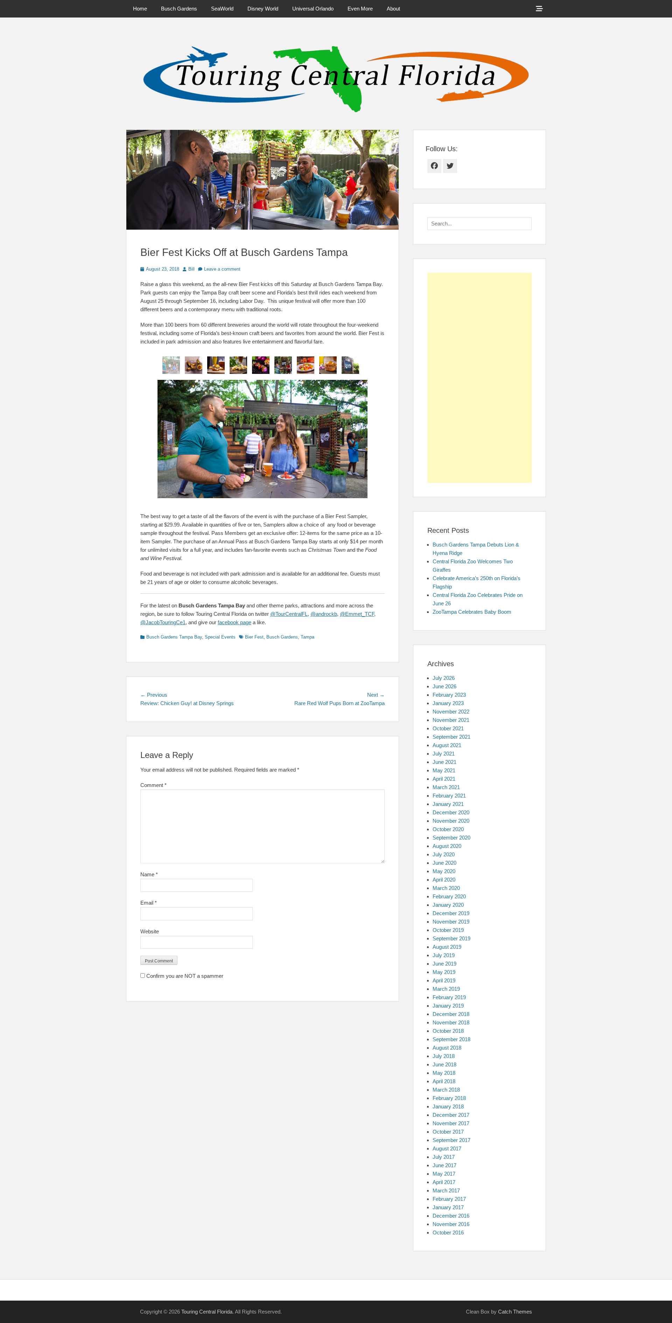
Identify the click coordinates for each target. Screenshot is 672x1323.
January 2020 (448, 905)
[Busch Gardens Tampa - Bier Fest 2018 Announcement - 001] (350, 365)
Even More (360, 9)
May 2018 (444, 1073)
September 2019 (451, 938)
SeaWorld (222, 9)
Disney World (262, 9)
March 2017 (446, 1190)
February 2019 (449, 997)
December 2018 (451, 1014)
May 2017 (444, 1174)
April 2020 (444, 880)
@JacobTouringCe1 (163, 622)
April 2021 (444, 779)
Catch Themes (515, 1312)
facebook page (234, 622)
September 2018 (451, 1039)
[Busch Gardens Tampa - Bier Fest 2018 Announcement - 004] (328, 365)
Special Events (220, 637)
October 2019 (448, 930)
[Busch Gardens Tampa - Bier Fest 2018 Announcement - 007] (261, 365)
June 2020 (444, 863)
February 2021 (449, 796)
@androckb (323, 614)
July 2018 (444, 1056)
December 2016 (451, 1216)
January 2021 (448, 804)
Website (149, 931)
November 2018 (451, 1022)
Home (140, 9)
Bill (191, 269)
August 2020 (447, 846)
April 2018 (444, 1081)
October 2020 (448, 829)
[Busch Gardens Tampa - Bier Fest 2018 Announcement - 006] (216, 365)
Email (148, 903)
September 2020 (451, 838)
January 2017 (448, 1207)
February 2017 (449, 1199)
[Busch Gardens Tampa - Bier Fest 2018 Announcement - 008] (193, 365)
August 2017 (447, 1148)
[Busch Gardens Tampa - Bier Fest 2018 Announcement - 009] (305, 365)
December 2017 (451, 1115)
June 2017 (444, 1165)
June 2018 (444, 1064)
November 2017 (451, 1123)
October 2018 (448, 1031)
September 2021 (451, 737)
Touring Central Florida (206, 1312)
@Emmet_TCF (357, 614)
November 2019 (451, 922)
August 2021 (447, 745)
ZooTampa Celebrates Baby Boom (472, 612)
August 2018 (447, 1048)
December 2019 (451, 913)
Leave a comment (222, 269)
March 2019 (446, 989)
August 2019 (447, 947)
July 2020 (444, 854)
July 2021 (444, 754)
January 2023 (448, 703)
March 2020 (446, 888)
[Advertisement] (479, 378)
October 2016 (448, 1232)
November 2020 (451, 821)
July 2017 (444, 1157)
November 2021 (451, 720)
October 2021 (448, 728)
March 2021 (446, 787)
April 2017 (444, 1182)
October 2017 (448, 1132)
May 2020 (444, 871)
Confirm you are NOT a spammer (184, 976)
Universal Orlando (313, 9)
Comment (153, 785)
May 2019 (444, 972)
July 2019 (444, 955)
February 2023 (449, 695)
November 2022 (451, 712)
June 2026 (444, 686)
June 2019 (444, 964)
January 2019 (448, 1006)
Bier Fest (254, 637)
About (393, 9)
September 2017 (451, 1140)
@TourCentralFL (289, 614)
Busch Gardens (179, 9)
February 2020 (449, 896)
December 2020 (451, 812)
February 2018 (449, 1098)
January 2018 (448, 1106)
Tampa (307, 637)
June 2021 (444, 762)
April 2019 (444, 980)
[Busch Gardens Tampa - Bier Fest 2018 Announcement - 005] (238, 365)
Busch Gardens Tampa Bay (174, 637)
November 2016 (451, 1224)
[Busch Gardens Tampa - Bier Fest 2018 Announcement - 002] (283, 365)
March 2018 (446, 1090)
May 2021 (444, 770)
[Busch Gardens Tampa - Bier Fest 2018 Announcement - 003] (171, 365)
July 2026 (444, 678)
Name (149, 874)
